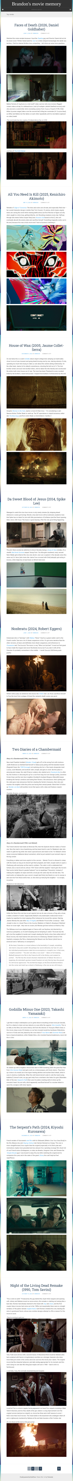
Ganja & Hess (52, 550)
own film (29, 1140)
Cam (34, 41)
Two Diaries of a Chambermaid (36, 749)
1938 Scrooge (25, 767)
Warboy (32, 638)
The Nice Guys (14, 416)
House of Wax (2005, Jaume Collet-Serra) (36, 347)
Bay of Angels (31, 921)
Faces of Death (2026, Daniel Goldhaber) (36, 27)
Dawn (51, 1304)
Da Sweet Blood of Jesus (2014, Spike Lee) (36, 501)
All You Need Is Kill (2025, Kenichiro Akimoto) (36, 196)
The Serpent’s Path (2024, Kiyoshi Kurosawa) (36, 1129)
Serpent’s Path (22, 1080)
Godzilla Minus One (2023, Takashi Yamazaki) (36, 1011)
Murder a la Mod (14, 787)
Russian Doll (40, 217)
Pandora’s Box (55, 772)
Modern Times (31, 762)
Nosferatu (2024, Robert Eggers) (36, 628)
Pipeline (40, 38)
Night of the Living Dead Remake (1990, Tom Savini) (36, 1287)
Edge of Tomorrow (20, 208)
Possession (10, 645)
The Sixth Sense (19, 151)
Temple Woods (12, 1153)
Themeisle (50, 1477)
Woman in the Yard (18, 411)
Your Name (45, 1032)
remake (27, 359)
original (31, 1309)
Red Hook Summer (18, 552)
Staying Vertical (28, 1143)
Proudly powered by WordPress (28, 1477)
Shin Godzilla (56, 1025)
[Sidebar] (3, 10)
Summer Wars (57, 1032)
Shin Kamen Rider (16, 1070)
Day (45, 1304)
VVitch (41, 694)
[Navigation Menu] (70, 10)
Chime (41, 1155)
